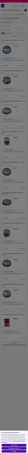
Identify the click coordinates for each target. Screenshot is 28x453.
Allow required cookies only (14, 448)
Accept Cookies (14, 445)
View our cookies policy (17, 441)
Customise (14, 451)
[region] (14, 442)
